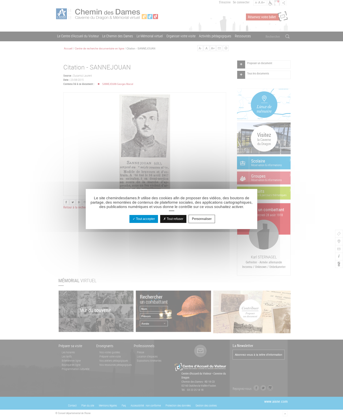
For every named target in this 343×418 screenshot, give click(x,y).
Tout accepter (145, 219)
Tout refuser (174, 219)
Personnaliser (202, 219)
